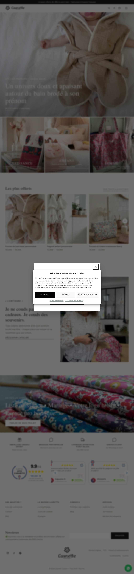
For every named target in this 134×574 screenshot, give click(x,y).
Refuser (65, 294)
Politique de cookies (57, 301)
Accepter (44, 294)
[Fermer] (95, 266)
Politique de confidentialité (74, 301)
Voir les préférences (87, 294)
